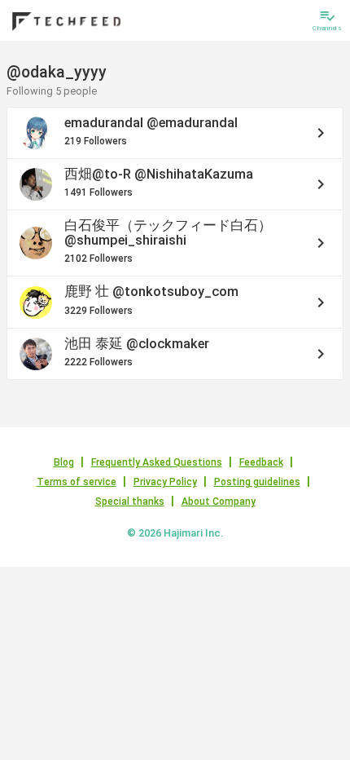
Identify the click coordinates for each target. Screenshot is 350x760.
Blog (64, 462)
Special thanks (129, 501)
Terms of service (76, 482)
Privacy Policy (165, 482)
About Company (219, 501)
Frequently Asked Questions (156, 462)
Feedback (261, 462)
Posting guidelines (257, 482)
